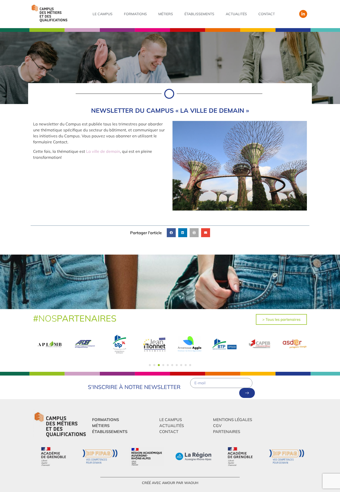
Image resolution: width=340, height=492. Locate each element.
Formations (135, 14)
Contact (266, 14)
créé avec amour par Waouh (170, 483)
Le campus (103, 14)
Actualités (236, 14)
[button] (171, 232)
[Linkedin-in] (303, 14)
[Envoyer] (247, 393)
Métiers (165, 14)
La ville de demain (103, 151)
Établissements (199, 14)
